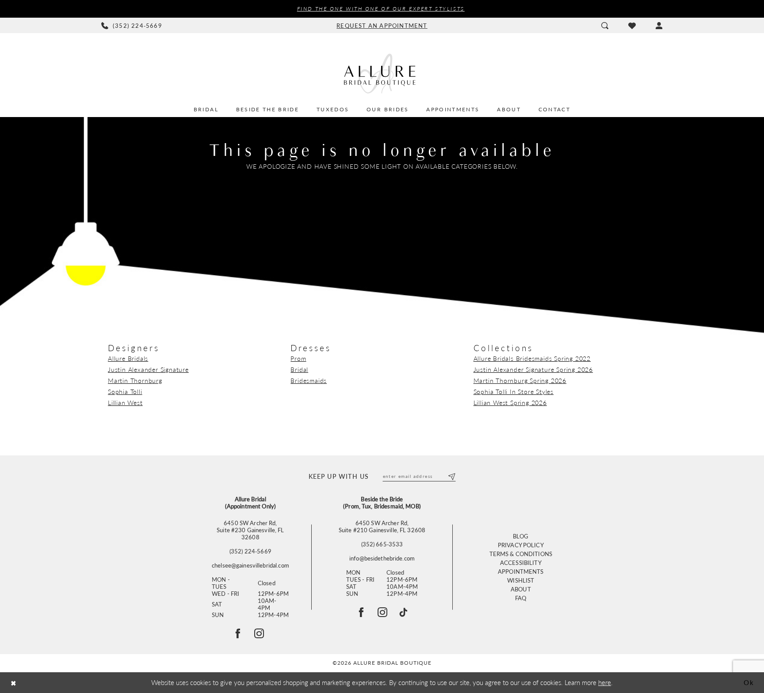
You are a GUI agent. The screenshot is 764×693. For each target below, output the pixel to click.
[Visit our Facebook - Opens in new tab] (361, 612)
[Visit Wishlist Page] (632, 26)
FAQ (520, 598)
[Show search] (604, 26)
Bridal (299, 369)
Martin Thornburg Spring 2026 (520, 380)
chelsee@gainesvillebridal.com (250, 565)
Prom (298, 358)
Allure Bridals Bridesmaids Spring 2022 (532, 358)
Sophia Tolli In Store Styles (514, 391)
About (521, 589)
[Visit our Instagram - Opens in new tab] (382, 612)
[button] (659, 26)
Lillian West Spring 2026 (510, 402)
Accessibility (521, 562)
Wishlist (520, 580)
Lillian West (125, 402)
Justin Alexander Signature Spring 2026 (533, 369)
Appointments (521, 571)
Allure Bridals (128, 358)
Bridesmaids (308, 380)
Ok (749, 682)
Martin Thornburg (135, 380)
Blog (521, 536)
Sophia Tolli (125, 391)
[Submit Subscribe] (451, 476)
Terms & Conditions (520, 553)
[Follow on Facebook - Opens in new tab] (238, 633)
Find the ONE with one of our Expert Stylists (381, 8)
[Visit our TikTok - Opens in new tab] (403, 612)
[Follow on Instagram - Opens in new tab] (259, 633)
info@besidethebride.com (382, 558)
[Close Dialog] (13, 682)
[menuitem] (132, 25)
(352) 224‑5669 (250, 551)
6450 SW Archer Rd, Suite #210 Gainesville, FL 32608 (382, 526)
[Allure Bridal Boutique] (382, 73)
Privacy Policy (521, 545)
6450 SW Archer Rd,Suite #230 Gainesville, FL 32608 (250, 530)
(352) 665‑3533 (382, 544)
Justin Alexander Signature (148, 369)
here (604, 682)
